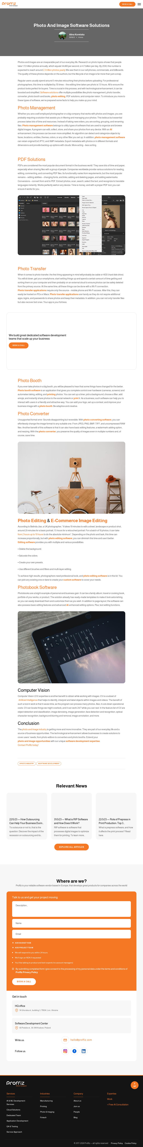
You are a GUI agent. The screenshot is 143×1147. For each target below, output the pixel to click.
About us (77, 1101)
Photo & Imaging (47, 1112)
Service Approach (14, 1132)
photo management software (110, 137)
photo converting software (97, 420)
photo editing (58, 96)
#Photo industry (27, 763)
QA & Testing (12, 1126)
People (77, 1112)
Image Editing (93, 520)
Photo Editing (32, 520)
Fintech (43, 1117)
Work (109, 1099)
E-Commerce (64, 520)
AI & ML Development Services (16, 1102)
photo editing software (60, 538)
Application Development (17, 1121)
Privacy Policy (117, 1143)
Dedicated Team (14, 1115)
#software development (48, 763)
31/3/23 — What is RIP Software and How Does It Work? (71, 821)
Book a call (127, 4)
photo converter (47, 431)
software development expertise (83, 741)
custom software (72, 580)
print (76, 398)
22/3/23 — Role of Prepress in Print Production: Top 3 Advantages (114, 821)
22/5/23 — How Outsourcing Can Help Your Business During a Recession (26, 821)
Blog (76, 1117)
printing (51, 394)
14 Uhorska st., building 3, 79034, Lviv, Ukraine (38, 1010)
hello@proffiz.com (81, 1040)
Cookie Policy (130, 1143)
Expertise (111, 1093)
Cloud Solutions (13, 1110)
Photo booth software (29, 390)
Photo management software (37, 125)
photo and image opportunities (34, 741)
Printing (43, 1106)
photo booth (45, 406)
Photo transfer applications (32, 290)
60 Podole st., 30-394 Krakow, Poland (35, 1027)
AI (111, 129)
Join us (77, 1106)
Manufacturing (46, 1101)
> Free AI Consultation (117, 1104)
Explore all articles (71, 847)
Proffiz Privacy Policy (27, 972)
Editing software (26, 542)
